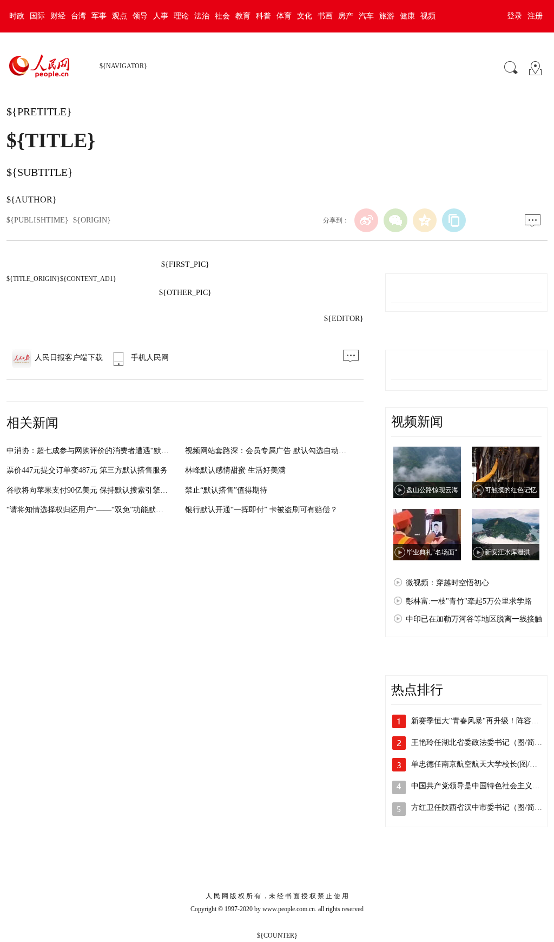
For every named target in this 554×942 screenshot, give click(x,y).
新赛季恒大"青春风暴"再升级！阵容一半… (482, 721)
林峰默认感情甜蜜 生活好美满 (235, 470)
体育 (284, 16)
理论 (181, 16)
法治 (201, 16)
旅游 (386, 16)
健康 (407, 16)
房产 (345, 16)
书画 (325, 16)
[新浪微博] (366, 220)
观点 (119, 16)
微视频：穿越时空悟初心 (447, 583)
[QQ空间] (425, 220)
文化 (304, 16)
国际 (37, 16)
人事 (160, 16)
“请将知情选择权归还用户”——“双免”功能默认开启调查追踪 (107, 510)
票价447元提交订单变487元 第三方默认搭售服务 (87, 470)
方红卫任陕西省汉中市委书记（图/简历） (480, 807)
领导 (140, 16)
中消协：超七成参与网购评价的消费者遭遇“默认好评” (96, 451)
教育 (242, 16)
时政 (16, 16)
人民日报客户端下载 (69, 358)
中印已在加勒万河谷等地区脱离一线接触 (474, 619)
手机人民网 (150, 358)
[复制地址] (454, 220)
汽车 (366, 16)
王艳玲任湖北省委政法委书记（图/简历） (480, 742)
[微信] (395, 220)
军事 (99, 16)
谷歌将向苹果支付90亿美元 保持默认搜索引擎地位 (90, 490)
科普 (263, 16)
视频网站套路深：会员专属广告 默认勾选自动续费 (269, 451)
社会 (222, 16)
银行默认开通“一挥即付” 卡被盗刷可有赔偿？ (261, 510)
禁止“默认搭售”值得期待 (226, 490)
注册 (535, 16)
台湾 (78, 16)
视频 (428, 16)
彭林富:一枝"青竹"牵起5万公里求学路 (469, 601)
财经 (57, 16)
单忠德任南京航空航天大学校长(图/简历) (479, 764)
